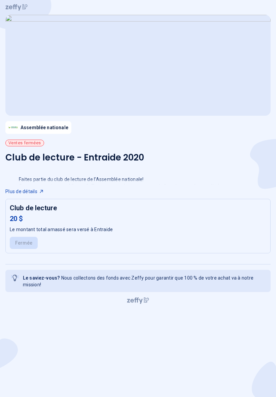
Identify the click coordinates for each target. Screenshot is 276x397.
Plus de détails (21, 191)
